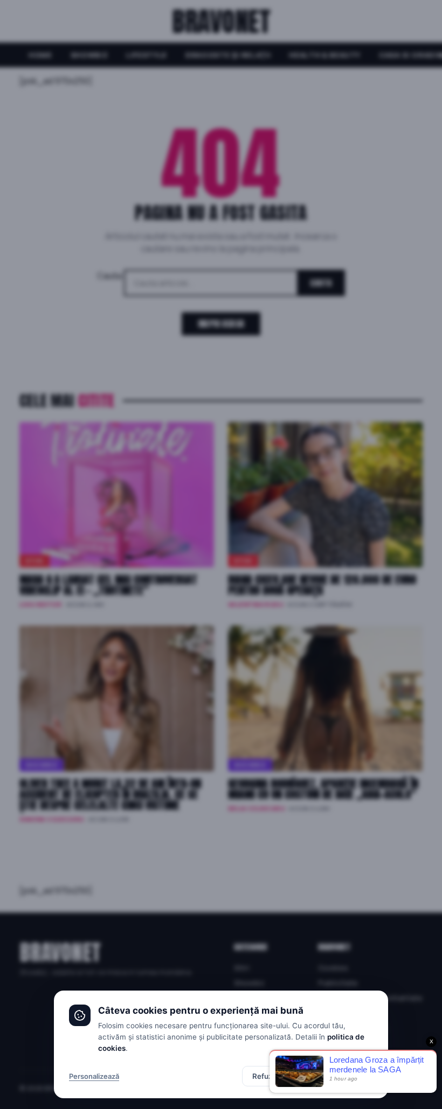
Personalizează (94, 1076)
